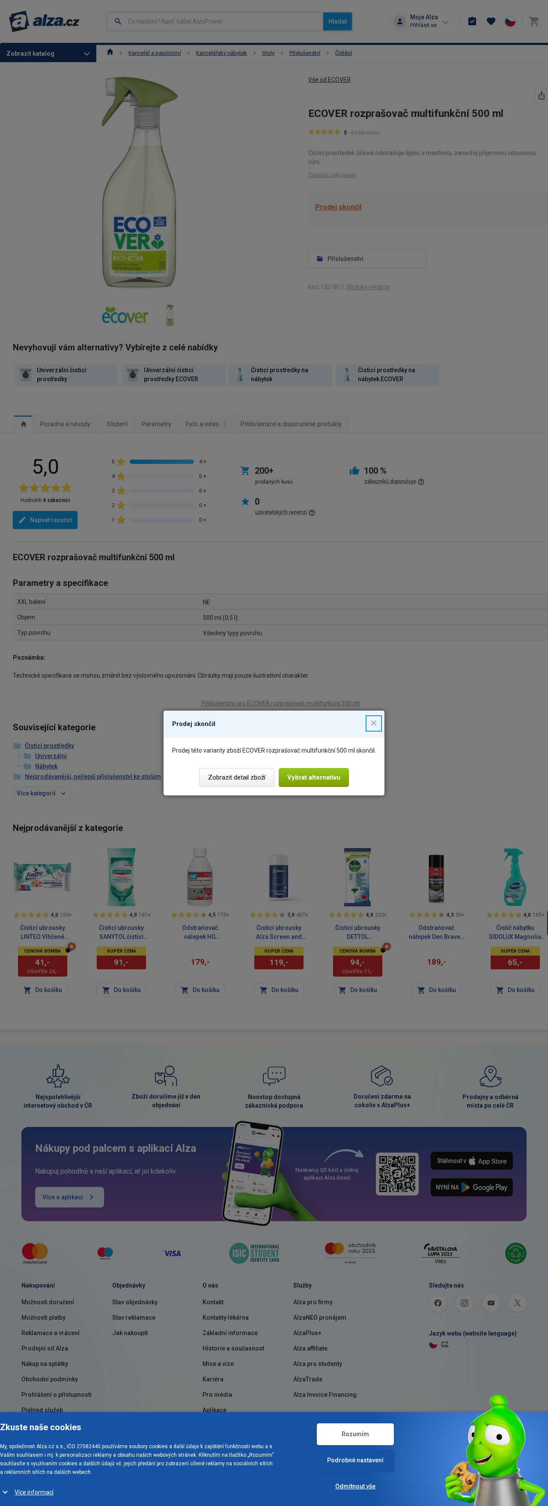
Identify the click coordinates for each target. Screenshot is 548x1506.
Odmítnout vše (355, 1486)
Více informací (34, 1492)
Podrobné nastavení (355, 1460)
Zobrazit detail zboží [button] (236, 777)
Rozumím (355, 1434)
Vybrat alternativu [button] (313, 777)
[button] (373, 723)
